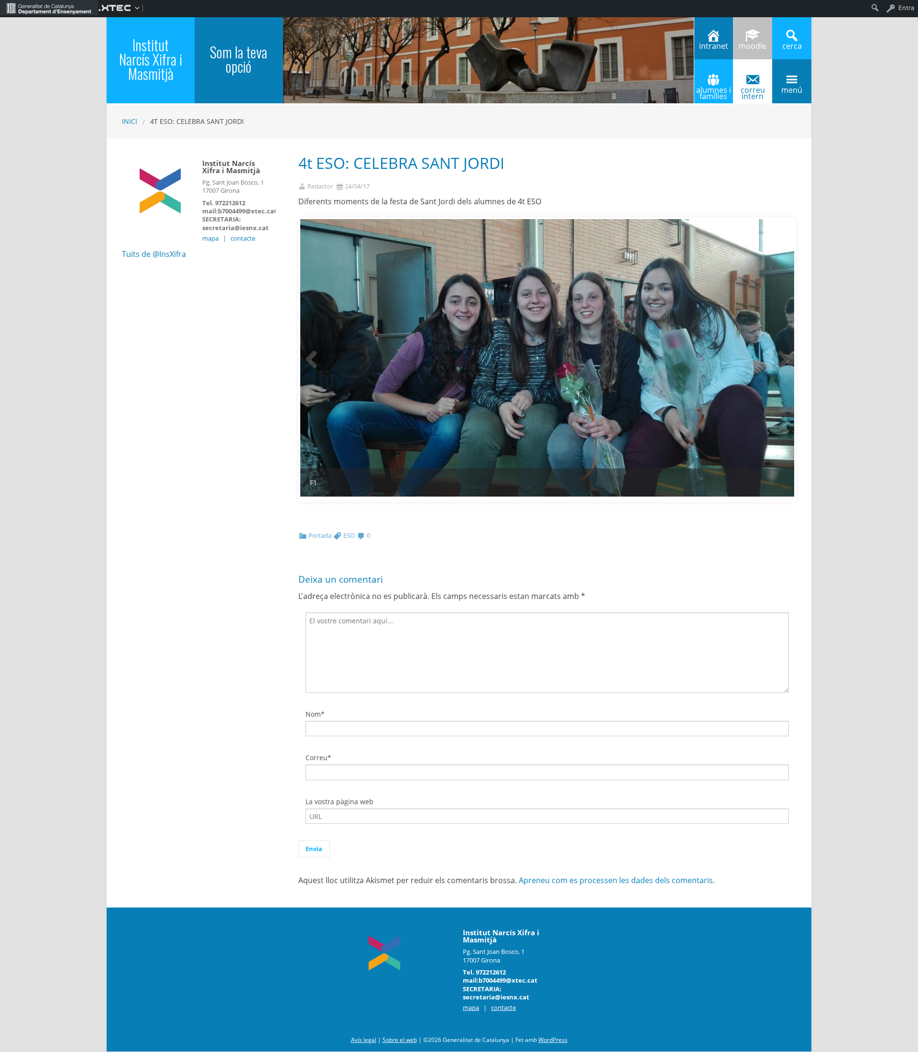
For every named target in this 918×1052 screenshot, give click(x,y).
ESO (349, 535)
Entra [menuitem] (906, 7)
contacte (242, 238)
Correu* (318, 757)
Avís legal (363, 1040)
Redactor (320, 186)
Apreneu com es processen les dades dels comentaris (616, 880)
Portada (319, 535)
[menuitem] (49, 7)
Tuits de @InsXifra (154, 254)
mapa (210, 238)
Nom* (315, 714)
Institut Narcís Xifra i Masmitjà (150, 59)
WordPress (553, 1040)
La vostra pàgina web (339, 801)
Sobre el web (399, 1040)
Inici (129, 121)
